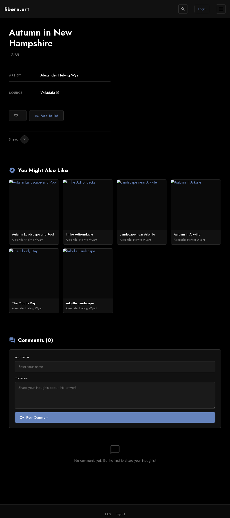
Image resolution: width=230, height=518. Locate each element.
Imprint (120, 514)
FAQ (108, 514)
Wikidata (49, 92)
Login (202, 9)
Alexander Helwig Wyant (61, 75)
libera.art (16, 9)
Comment (21, 378)
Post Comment (34, 417)
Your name (22, 357)
